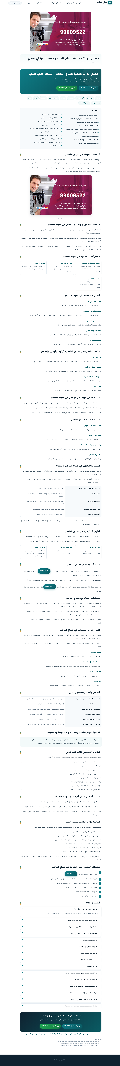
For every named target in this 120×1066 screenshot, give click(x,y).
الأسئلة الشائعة (55, 146)
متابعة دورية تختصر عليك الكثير (50, 139)
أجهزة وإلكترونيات (55, 3)
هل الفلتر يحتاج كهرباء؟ (89, 940)
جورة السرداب (96, 103)
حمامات (71, 98)
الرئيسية (78, 3)
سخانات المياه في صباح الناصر (51, 118)
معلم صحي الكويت (62, 1041)
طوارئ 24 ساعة (84, 103)
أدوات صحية (80, 98)
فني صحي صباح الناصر (79, 1041)
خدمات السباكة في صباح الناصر (88, 115)
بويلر (36, 98)
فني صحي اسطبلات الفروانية (62, 1034)
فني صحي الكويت (90, 1041)
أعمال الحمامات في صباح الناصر (88, 125)
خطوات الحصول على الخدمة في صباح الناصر (47, 142)
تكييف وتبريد (70, 3)
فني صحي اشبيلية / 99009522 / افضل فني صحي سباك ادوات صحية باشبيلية (80, 1045)
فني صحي (90, 98)
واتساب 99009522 (64, 88)
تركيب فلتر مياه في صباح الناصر (88, 143)
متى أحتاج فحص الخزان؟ (89, 966)
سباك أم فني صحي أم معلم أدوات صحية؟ (47, 135)
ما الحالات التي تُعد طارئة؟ (89, 960)
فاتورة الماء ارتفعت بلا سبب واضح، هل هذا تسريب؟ (81, 1006)
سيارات (29, 3)
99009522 (43, 571)
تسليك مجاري (53, 98)
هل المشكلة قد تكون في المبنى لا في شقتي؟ (83, 986)
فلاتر (29, 98)
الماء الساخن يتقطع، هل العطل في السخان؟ (83, 933)
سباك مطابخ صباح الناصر (90, 136)
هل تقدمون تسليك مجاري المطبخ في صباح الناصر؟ (81, 973)
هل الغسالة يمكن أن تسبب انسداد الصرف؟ (83, 993)
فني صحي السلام (32, 1034)
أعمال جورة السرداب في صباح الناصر (49, 121)
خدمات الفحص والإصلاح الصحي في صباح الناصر (83, 118)
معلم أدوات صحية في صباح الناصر (87, 122)
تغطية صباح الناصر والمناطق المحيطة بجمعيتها (45, 128)
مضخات (43, 98)
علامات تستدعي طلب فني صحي (50, 132)
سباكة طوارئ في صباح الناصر (51, 114)
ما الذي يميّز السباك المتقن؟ (88, 953)
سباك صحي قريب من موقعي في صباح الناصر (84, 133)
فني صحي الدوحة (45, 1034)
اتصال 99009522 (86, 88)
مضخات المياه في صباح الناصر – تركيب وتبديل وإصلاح (82, 129)
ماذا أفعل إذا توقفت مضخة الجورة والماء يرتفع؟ (82, 927)
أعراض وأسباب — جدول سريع (51, 125)
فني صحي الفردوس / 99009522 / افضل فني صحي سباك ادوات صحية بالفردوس (80, 1043)
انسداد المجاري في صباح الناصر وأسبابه (86, 139)
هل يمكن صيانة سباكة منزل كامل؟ (86, 980)
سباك (98, 98)
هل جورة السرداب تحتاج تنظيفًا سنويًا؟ (85, 909)
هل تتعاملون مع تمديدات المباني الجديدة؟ (84, 999)
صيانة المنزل (41, 3)
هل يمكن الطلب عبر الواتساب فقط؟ (85, 947)
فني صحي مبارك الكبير (82, 1034)
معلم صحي (71, 1041)
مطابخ (63, 98)
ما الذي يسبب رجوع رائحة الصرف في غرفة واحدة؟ (82, 920)
